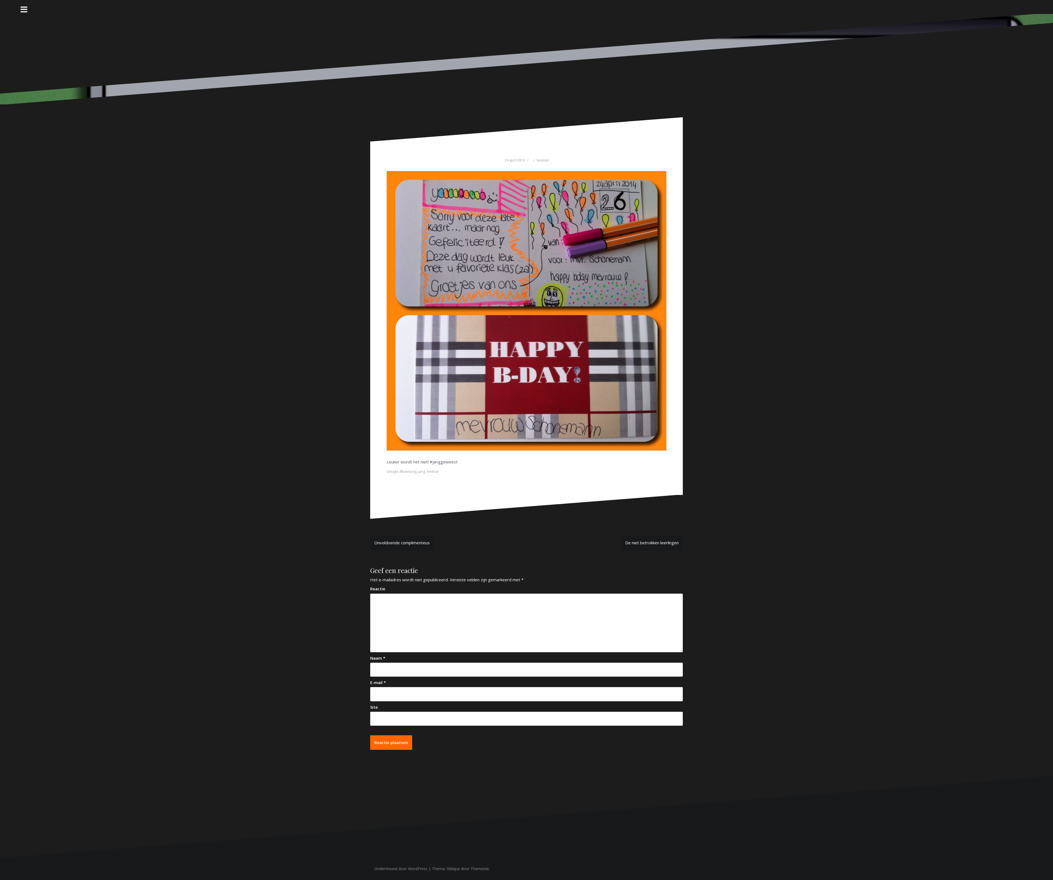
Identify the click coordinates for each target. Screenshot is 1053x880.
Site (374, 707)
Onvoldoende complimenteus (402, 542)
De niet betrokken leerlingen (652, 542)
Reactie (377, 588)
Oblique (453, 868)
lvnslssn (543, 160)
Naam (377, 658)
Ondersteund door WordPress (401, 868)
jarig (421, 471)
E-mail (378, 682)
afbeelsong (408, 471)
